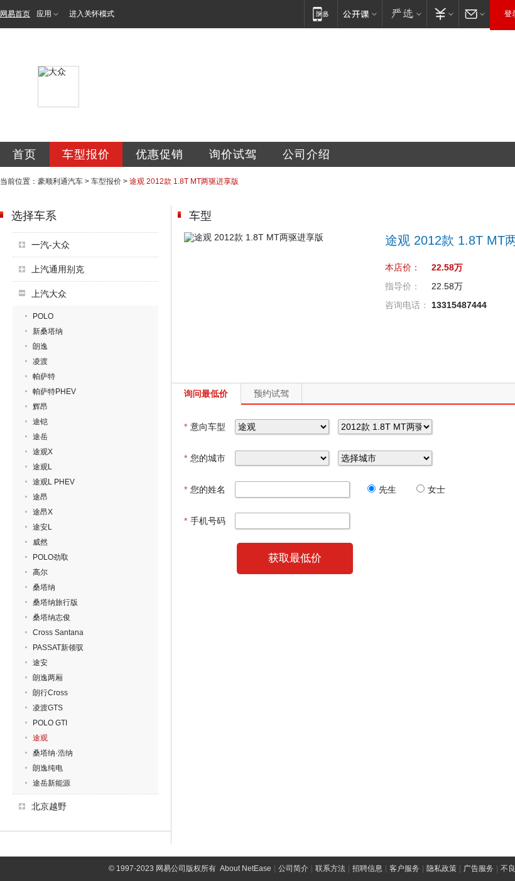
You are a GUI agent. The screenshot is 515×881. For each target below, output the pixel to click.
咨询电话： (407, 305)
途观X (43, 451)
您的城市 (204, 458)
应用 (44, 13)
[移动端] (320, 13)
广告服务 (479, 868)
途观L (42, 466)
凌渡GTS (48, 707)
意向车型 (204, 427)
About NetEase (245, 868)
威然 (40, 542)
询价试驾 (233, 154)
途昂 (40, 497)
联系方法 (330, 868)
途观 (40, 738)
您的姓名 (204, 489)
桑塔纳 (44, 587)
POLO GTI (50, 722)
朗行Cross (50, 692)
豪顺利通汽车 (60, 181)
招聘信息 (367, 868)
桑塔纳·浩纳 (53, 753)
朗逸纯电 (48, 768)
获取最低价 (295, 558)
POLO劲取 (50, 557)
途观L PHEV (54, 482)
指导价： (402, 286)
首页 (24, 154)
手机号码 (204, 521)
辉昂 (40, 406)
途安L (42, 527)
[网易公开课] (359, 13)
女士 (436, 489)
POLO (43, 316)
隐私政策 (441, 868)
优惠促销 (159, 154)
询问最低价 (206, 393)
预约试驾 (271, 393)
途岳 (40, 436)
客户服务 (404, 868)
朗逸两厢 (48, 677)
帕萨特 (44, 376)
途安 (40, 662)
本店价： (402, 267)
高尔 (40, 572)
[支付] (442, 13)
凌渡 (40, 361)
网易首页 (15, 13)
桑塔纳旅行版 (55, 602)
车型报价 (86, 154)
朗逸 (40, 346)
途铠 (40, 421)
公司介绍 (306, 154)
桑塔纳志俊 (51, 617)
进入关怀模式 (91, 13)
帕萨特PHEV (54, 391)
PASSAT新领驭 (58, 647)
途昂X (43, 512)
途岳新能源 (51, 783)
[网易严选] (404, 13)
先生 (387, 489)
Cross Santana (58, 632)
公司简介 (293, 868)
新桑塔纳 (48, 331)
